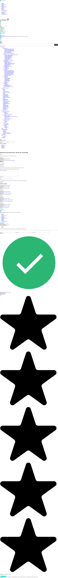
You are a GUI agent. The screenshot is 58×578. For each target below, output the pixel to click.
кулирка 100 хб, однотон (8, 57)
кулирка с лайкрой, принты (8, 56)
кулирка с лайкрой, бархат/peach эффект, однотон (11, 54)
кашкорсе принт (7, 65)
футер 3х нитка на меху (8, 75)
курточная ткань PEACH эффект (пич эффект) (11, 116)
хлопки (6, 121)
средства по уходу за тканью (7, 133)
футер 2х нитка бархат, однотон (9, 49)
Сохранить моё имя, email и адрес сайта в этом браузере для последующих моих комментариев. (14, 180)
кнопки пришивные (6, 106)
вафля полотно (7, 120)
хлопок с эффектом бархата (8, 114)
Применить (4, 143)
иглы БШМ (4, 131)
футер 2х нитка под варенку (8, 52)
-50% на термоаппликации (6, 101)
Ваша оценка (2, 170)
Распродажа (3, 137)
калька (4, 130)
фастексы (4, 109)
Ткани (2, 110)
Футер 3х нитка (5, 69)
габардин (6, 113)
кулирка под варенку (7, 58)
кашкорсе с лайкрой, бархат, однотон (10, 63)
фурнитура (3, 88)
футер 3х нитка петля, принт (8, 73)
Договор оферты (4, 4)
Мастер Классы (4, 145)
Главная (3, 3)
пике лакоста (6, 76)
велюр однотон (7, 79)
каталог (2, 42)
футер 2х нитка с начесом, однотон (9, 53)
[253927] (2, 203)
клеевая (4, 104)
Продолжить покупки (3, 293)
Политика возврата (4, 10)
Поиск (1, 43)
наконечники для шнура (6, 103)
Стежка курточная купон (8, 118)
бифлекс (6, 83)
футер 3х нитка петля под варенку (9, 72)
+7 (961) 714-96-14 (4, 11)
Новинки (3, 7)
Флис (4, 87)
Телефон (16, 232)
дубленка (4, 136)
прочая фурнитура (5, 108)
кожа (5, 117)
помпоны (4, 100)
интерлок (6, 67)
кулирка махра (7, 59)
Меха (2, 135)
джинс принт (6, 123)
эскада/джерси (7, 84)
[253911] (2, 196)
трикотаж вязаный (7, 80)
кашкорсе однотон (7, 62)
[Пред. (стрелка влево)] (0, 576)
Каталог (3, 5)
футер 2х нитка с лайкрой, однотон (9, 50)
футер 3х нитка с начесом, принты (9, 71)
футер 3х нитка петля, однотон (9, 70)
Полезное (3, 146)
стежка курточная (7, 119)
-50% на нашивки (5, 99)
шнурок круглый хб (5, 95)
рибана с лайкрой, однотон (8, 61)
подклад (6, 125)
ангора (6, 81)
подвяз (4, 93)
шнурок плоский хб (5, 107)
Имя (1, 177)
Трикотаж (3, 47)
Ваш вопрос (33, 232)
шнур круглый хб (5, 94)
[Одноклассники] (1, 161)
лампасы (4, 98)
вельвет (6, 127)
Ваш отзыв (1, 176)
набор (2, 128)
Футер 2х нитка (5, 48)
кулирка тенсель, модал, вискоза (9, 60)
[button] (5, 149)
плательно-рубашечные (6, 111)
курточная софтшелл (7, 115)
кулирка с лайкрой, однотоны (9, 55)
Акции (2, 8)
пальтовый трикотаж (7, 78)
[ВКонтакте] (0, 161)
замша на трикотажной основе (7, 85)
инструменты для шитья (6, 132)
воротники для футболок (6, 92)
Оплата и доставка (4, 6)
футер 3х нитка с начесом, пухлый (9, 74)
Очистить (1, 143)
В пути (2, 9)
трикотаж (6, 77)
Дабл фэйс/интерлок (6, 66)
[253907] (2, 209)
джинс (4, 122)
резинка (4, 89)
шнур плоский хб (5, 102)
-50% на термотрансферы (6, 97)
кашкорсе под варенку (8, 64)
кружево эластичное (6, 91)
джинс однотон (7, 124)
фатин (5, 126)
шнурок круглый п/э (6, 96)
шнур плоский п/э (5, 105)
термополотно (7, 82)
